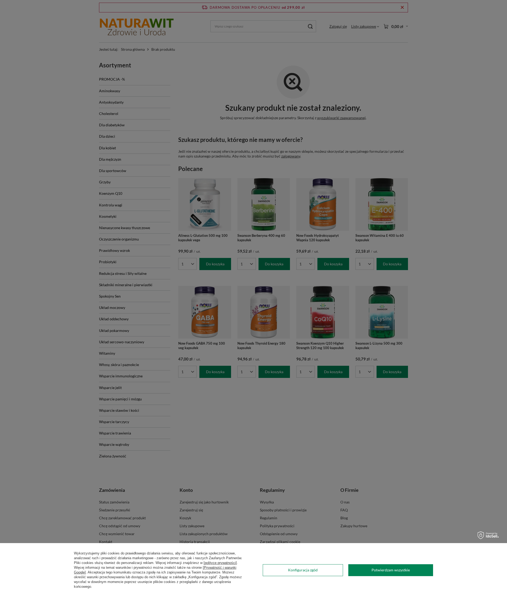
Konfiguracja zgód (303, 570)
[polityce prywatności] (220, 563)
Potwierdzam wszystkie (391, 570)
